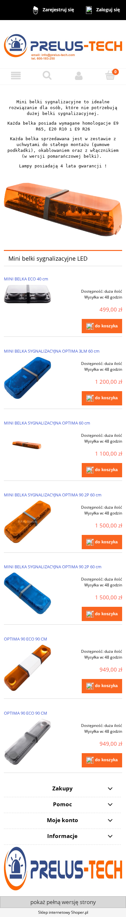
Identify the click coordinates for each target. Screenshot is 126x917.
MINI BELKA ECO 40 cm (26, 279)
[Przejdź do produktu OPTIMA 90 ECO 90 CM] (27, 668)
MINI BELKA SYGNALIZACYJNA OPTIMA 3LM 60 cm (52, 351)
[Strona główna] (63, 44)
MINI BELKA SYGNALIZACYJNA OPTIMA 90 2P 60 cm (52, 495)
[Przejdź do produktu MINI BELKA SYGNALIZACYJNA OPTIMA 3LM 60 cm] (27, 378)
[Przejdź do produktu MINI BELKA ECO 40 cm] (27, 294)
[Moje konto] (79, 76)
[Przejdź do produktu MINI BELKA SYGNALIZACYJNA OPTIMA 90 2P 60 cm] (27, 522)
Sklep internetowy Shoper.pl (63, 912)
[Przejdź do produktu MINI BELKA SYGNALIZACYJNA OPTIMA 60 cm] (27, 444)
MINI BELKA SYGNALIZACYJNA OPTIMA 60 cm (47, 423)
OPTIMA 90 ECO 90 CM (25, 639)
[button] (16, 76)
